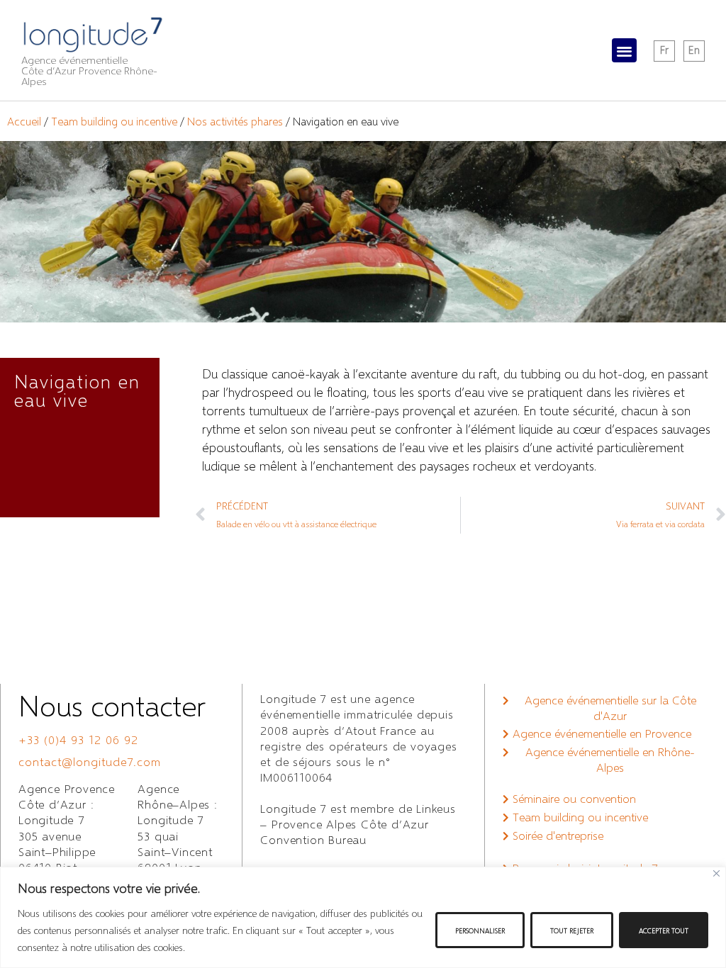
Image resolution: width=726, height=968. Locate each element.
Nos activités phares (235, 121)
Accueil (24, 121)
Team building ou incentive (114, 121)
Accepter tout (663, 930)
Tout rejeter (571, 930)
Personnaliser (480, 930)
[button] (624, 50)
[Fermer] (716, 873)
